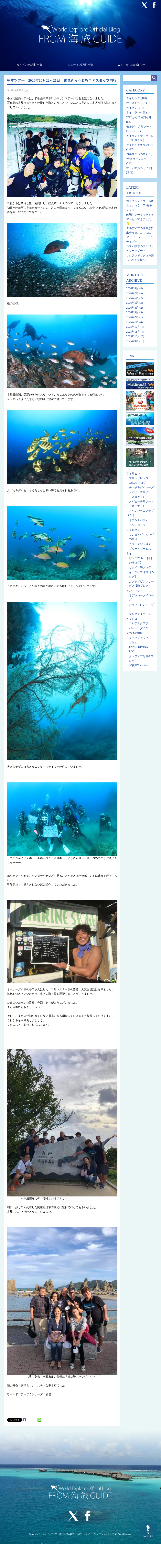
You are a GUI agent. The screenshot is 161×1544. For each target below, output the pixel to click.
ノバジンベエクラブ (141, 510)
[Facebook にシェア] (24, 1419)
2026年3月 (132, 312)
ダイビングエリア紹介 (140, 145)
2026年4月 (132, 307)
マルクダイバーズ (140, 613)
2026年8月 (132, 288)
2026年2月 (132, 317)
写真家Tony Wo (138, 665)
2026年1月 (132, 322)
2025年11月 (133, 331)
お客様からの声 (135, 154)
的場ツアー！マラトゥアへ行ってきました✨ (140, 219)
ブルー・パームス (140, 548)
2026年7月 (132, 293)
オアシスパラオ (138, 520)
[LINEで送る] (39, 1419)
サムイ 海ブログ (140, 567)
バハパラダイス (138, 628)
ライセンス (133, 107)
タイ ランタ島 (135, 112)
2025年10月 (133, 336)
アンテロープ (137, 525)
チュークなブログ (140, 543)
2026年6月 (132, 298)
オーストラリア (135, 102)
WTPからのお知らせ (138, 117)
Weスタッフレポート (139, 159)
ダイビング (133, 98)
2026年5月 (132, 302)
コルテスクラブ (138, 623)
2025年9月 (132, 341)
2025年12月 (133, 326)
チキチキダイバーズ (141, 487)
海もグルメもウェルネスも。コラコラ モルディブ (140, 205)
